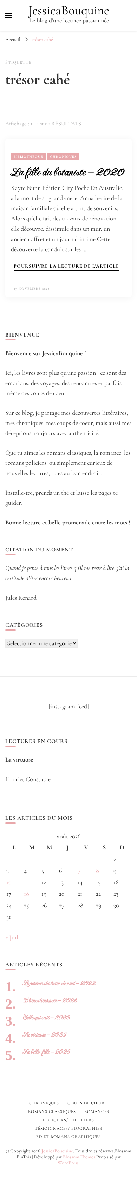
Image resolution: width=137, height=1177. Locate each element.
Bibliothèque (28, 156)
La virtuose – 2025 (44, 1034)
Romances (96, 1111)
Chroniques (63, 156)
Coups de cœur (86, 1103)
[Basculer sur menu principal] (8, 15)
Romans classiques (52, 1111)
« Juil (11, 937)
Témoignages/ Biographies (68, 1128)
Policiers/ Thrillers (68, 1119)
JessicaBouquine (68, 10)
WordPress (68, 1163)
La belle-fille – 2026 (46, 1051)
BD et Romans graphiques (68, 1136)
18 (26, 893)
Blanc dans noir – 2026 (50, 1000)
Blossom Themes (79, 1157)
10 (9, 882)
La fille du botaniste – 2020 (67, 172)
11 (26, 882)
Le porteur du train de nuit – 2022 (59, 983)
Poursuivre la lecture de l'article (66, 266)
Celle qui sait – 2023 (46, 1017)
